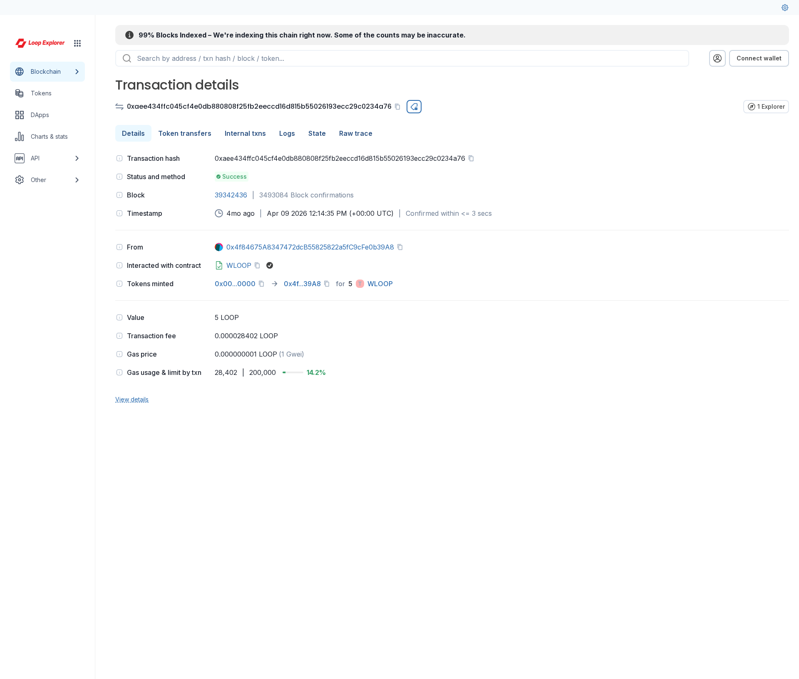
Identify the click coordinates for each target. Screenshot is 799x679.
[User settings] (785, 7)
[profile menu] (717, 58)
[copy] (399, 106)
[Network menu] (77, 43)
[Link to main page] (40, 43)
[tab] (133, 133)
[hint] (119, 158)
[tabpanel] (452, 278)
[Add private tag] (414, 106)
